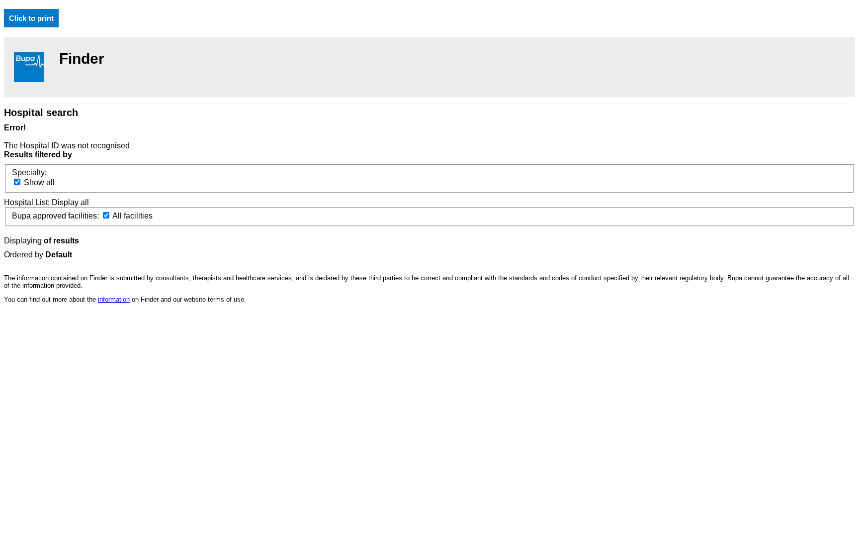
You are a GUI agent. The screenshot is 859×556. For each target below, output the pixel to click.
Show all (38, 182)
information (114, 299)
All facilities (132, 216)
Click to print (31, 18)
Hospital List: (28, 202)
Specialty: (29, 172)
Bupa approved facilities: (56, 216)
